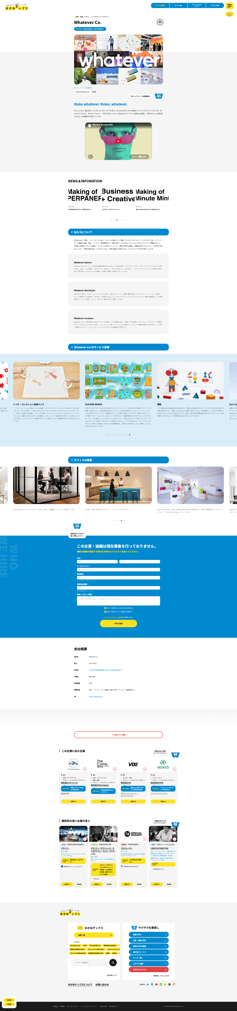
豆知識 (107, 953)
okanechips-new (75, 945)
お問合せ (114, 953)
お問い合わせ (102, 984)
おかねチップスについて (80, 984)
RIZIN (84, 945)
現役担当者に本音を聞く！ (110, 945)
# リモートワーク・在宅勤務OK (83, 88)
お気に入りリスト (139, 969)
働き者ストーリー (139, 952)
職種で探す (137, 934)
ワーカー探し (178, 5)
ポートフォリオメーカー (196, 5)
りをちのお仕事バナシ (95, 945)
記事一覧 (81, 935)
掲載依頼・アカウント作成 (161, 976)
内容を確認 (118, 623)
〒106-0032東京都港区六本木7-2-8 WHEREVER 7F (105, 670)
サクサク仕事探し (160, 5)
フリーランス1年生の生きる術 (77, 953)
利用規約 (121, 617)
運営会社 (55, 1006)
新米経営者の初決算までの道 (96, 953)
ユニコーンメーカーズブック (114, 949)
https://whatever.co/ (82, 92)
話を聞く (79, 884)
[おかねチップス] (16, 6)
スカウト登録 (215, 5)
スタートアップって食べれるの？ (96, 949)
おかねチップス (70, 912)
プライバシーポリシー (110, 617)
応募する (73, 801)
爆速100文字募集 (139, 946)
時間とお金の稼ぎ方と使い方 (77, 949)
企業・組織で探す (139, 940)
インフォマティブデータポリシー (89, 1006)
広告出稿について (112, 975)
